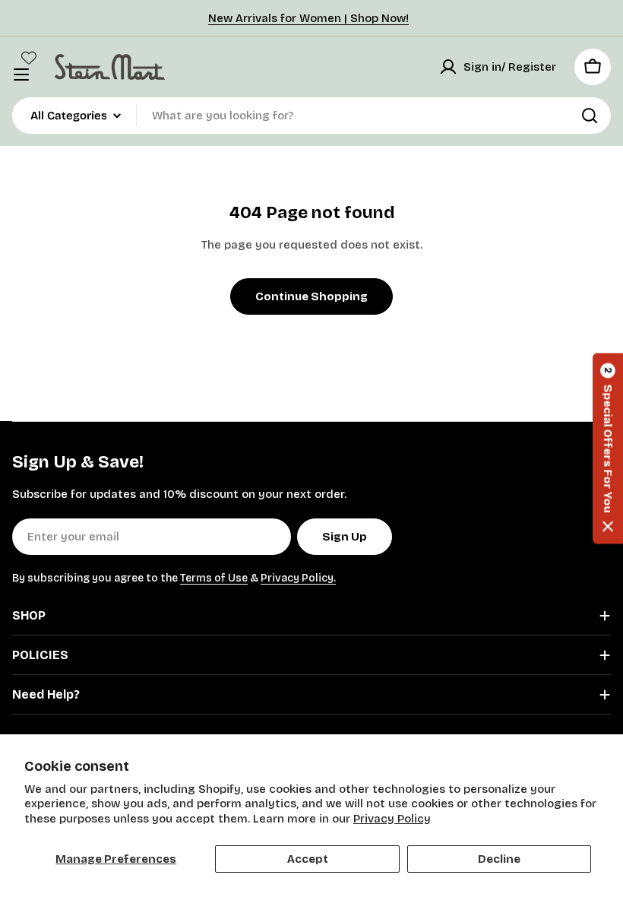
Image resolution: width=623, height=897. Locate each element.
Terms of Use (214, 578)
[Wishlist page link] (28, 57)
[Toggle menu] (21, 74)
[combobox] (311, 115)
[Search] (589, 115)
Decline (499, 859)
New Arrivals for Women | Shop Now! (308, 18)
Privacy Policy (392, 819)
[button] (608, 448)
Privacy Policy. (298, 578)
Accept (307, 859)
